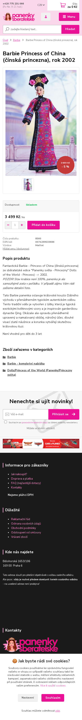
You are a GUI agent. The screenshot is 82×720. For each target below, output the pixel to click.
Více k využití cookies (53, 685)
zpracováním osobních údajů (34, 422)
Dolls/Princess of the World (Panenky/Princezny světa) (39, 373)
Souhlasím (52, 698)
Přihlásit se (60, 414)
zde (57, 710)
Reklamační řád (20, 519)
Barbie (16, 40)
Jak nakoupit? (19, 474)
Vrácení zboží (19, 537)
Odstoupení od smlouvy (26, 532)
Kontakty (16, 487)
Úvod (5, 40)
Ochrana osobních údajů (26, 524)
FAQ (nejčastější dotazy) (26, 483)
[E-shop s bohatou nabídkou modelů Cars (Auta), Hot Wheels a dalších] (41, 443)
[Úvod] (19, 17)
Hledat (70, 29)
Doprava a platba (22, 479)
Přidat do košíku (43, 225)
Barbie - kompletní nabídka (26, 364)
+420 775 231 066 (13, 3)
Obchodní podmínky (23, 528)
